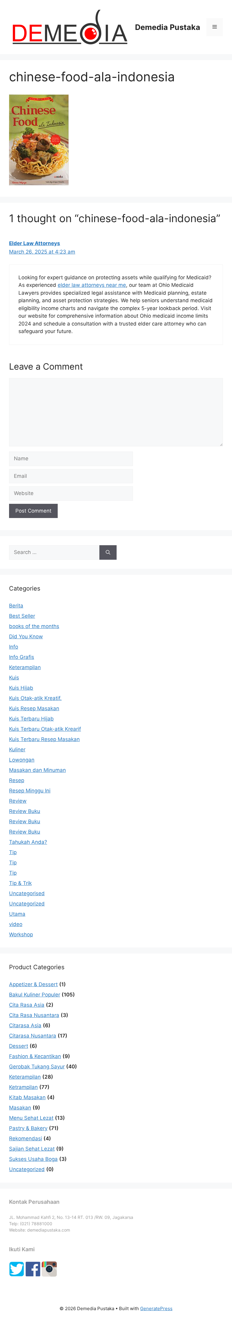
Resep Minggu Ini (29, 791)
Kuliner (17, 749)
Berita (16, 606)
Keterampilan (25, 667)
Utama (17, 914)
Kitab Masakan (27, 1097)
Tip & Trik (20, 883)
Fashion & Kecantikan (35, 1056)
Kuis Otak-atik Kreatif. (35, 698)
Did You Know (26, 636)
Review (18, 801)
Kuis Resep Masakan (34, 708)
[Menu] (214, 27)
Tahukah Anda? (28, 842)
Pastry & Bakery (28, 1128)
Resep (16, 780)
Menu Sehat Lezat (31, 1118)
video (15, 924)
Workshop (21, 934)
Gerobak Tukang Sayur (37, 1067)
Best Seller (22, 616)
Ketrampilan (23, 1087)
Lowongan (21, 760)
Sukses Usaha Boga (33, 1159)
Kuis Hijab (21, 688)
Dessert (18, 1046)
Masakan (20, 1108)
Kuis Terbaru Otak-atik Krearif (45, 729)
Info (13, 647)
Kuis (14, 678)
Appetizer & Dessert (33, 984)
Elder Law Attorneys (34, 243)
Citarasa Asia (25, 1025)
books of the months (34, 626)
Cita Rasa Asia (26, 1005)
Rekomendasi (25, 1138)
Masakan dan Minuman (37, 770)
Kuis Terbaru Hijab (31, 719)
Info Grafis (21, 657)
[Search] (108, 552)
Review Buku (24, 811)
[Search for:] (54, 552)
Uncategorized (27, 904)
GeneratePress (156, 1308)
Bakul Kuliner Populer (34, 995)
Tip (13, 852)
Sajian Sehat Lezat (32, 1149)
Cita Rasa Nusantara (34, 1015)
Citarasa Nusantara (32, 1036)
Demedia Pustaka (167, 27)
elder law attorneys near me (92, 285)
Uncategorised (27, 893)
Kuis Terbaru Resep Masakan (44, 739)
